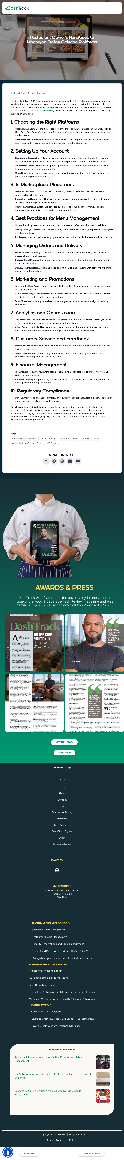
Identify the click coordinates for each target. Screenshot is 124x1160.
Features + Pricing (62, 812)
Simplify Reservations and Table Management (58, 944)
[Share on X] (46, 461)
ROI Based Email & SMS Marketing (48, 978)
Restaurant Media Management (49, 937)
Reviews (62, 818)
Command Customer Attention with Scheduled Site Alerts (62, 999)
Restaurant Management (24, 438)
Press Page (64, 753)
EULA (72, 1140)
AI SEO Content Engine (42, 985)
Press (62, 806)
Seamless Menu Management (48, 929)
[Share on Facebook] (54, 461)
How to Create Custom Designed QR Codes (56, 1026)
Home (62, 787)
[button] (8, 1152)
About (62, 793)
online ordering (47, 110)
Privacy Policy (55, 1140)
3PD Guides (51, 443)
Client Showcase (62, 825)
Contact (62, 800)
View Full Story (64, 742)
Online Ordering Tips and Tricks (27, 443)
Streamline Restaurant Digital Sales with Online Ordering (62, 992)
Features (29, 1154)
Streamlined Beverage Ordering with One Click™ (60, 951)
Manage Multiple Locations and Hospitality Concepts (62, 958)
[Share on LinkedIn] (70, 461)
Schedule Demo (91, 1154)
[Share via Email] (77, 461)
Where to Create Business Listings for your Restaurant (62, 1019)
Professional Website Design (45, 970)
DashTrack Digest (18, 93)
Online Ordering (38, 93)
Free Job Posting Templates (46, 1011)
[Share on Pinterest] (62, 461)
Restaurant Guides (68, 438)
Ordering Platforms (90, 438)
